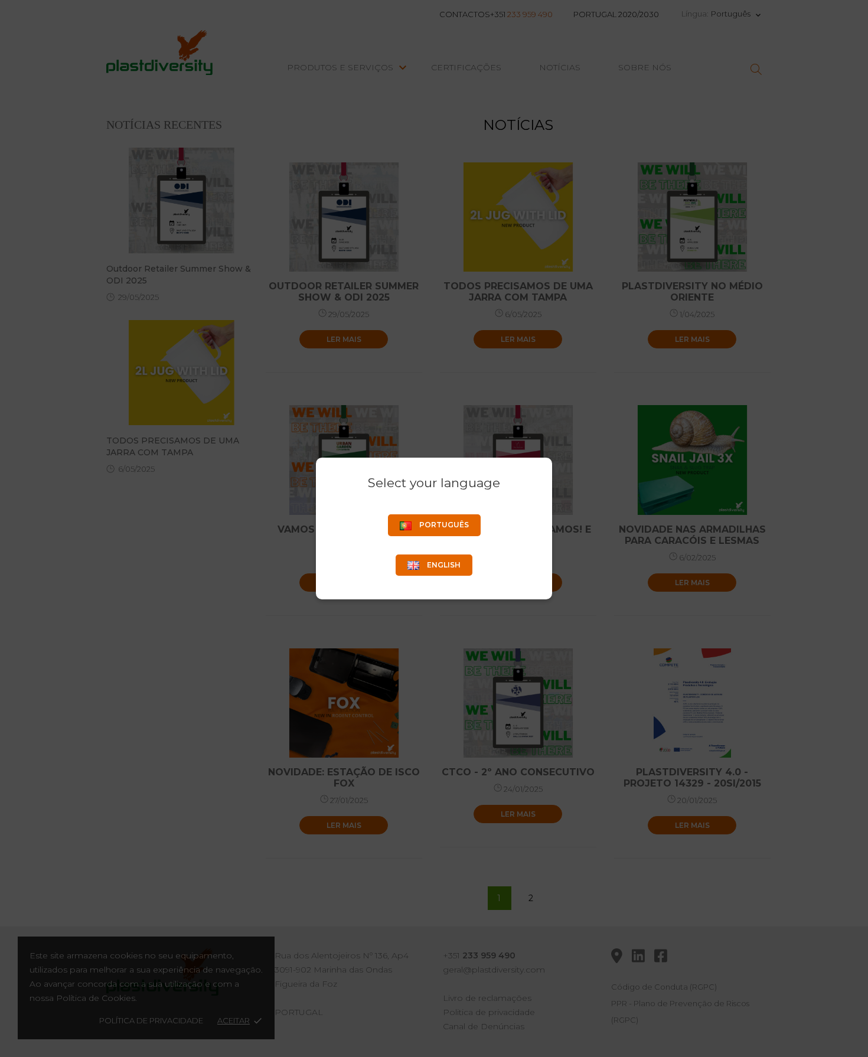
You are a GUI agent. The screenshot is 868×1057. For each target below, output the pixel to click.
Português (443, 524)
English (443, 564)
